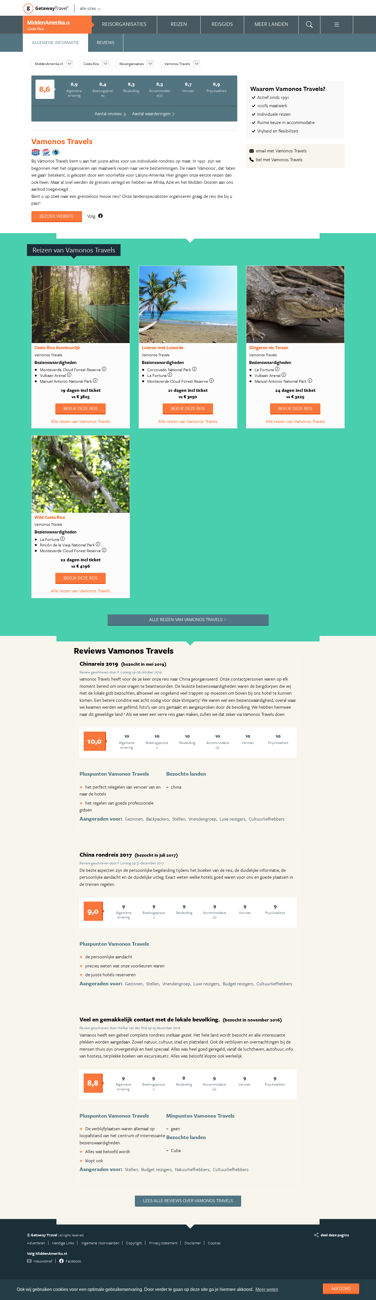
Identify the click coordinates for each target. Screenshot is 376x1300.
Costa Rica (91, 63)
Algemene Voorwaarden (100, 1243)
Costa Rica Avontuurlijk (57, 347)
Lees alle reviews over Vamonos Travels (188, 1200)
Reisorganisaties (131, 63)
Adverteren (36, 1243)
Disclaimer (192, 1243)
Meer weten (266, 1289)
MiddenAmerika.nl (49, 63)
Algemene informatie (55, 42)
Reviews (105, 42)
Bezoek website (57, 216)
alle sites (88, 8)
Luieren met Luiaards (162, 347)
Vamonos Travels (177, 63)
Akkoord (341, 1288)
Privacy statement (163, 1243)
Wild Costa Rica (49, 517)
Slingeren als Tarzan (268, 347)
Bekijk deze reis (80, 408)
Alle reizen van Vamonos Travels (80, 421)
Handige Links (63, 1243)
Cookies (214, 1243)
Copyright (134, 1243)
